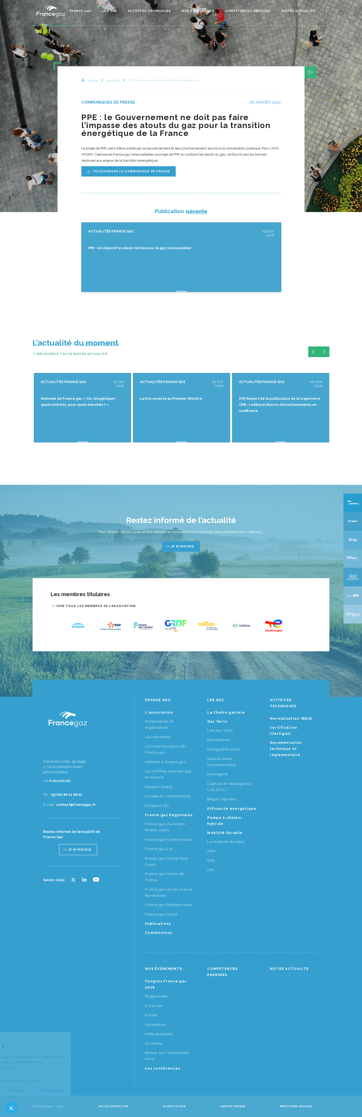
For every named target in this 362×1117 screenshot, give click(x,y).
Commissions (158, 933)
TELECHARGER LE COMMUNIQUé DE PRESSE (131, 171)
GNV (211, 851)
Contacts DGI (157, 806)
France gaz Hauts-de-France (165, 877)
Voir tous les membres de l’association (96, 606)
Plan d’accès (174, 1106)
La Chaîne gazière (226, 712)
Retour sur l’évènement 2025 (167, 1056)
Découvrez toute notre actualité (72, 354)
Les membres (158, 737)
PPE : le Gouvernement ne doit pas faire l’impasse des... (164, 80)
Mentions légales (296, 1106)
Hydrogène (217, 774)
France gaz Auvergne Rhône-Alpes (165, 827)
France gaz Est (159, 849)
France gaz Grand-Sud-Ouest (167, 861)
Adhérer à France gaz (165, 762)
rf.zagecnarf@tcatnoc (76, 805)
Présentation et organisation (159, 724)
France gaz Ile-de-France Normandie (169, 892)
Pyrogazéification (223, 749)
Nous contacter (114, 1106)
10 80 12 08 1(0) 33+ (66, 795)
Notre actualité (299, 11)
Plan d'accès (60, 781)
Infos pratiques (159, 1034)
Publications (158, 924)
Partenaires (155, 1025)
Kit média (154, 1043)
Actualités (113, 80)
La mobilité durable (226, 842)
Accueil (93, 80)
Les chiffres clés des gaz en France (168, 774)
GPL (211, 870)
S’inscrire (154, 1006)
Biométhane (218, 740)
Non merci (23, 1090)
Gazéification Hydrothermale (221, 762)
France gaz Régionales (169, 815)
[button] (11, 1108)
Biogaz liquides (221, 799)
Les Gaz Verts (220, 730)
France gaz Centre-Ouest (168, 840)
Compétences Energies (248, 11)
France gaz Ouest (161, 914)
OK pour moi (98, 1090)
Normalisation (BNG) (291, 718)
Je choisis (61, 1090)
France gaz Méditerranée (168, 905)
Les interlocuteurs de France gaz (165, 749)
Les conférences (162, 1068)
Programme (156, 996)
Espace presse (232, 1106)
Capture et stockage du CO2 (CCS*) (229, 787)
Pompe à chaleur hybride (224, 821)
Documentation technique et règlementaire (286, 749)
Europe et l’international (168, 796)
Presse (151, 1015)
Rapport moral (159, 787)
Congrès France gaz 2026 (166, 984)
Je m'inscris (182, 546)
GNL (211, 861)
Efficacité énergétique (231, 809)
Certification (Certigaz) (283, 730)
